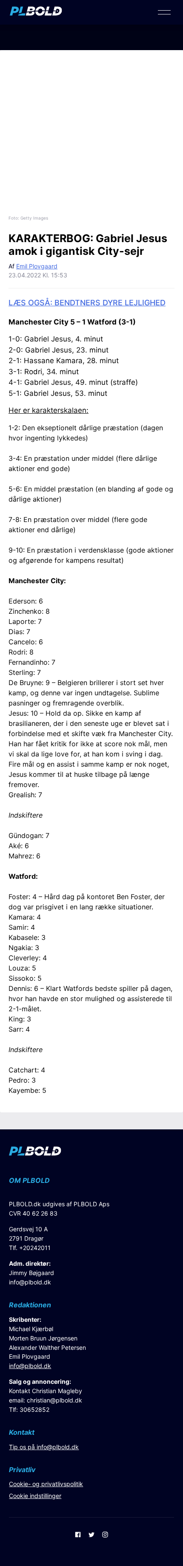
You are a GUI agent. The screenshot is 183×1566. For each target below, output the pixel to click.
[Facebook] (77, 1535)
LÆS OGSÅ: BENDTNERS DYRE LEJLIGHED (87, 302)
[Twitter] (91, 1535)
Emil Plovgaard (36, 266)
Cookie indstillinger (35, 1495)
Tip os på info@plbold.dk (44, 1446)
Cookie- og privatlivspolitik (46, 1483)
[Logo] (36, 13)
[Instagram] (105, 1535)
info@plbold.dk (30, 1282)
